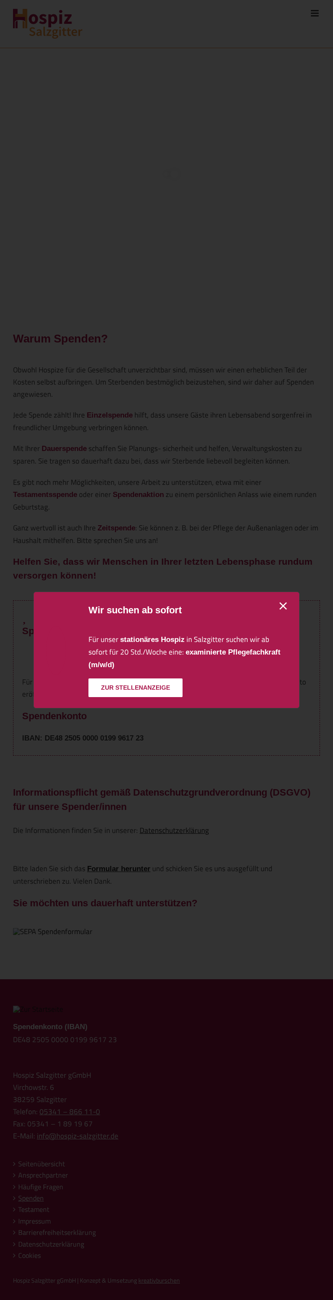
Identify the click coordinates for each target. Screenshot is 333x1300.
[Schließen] (283, 606)
